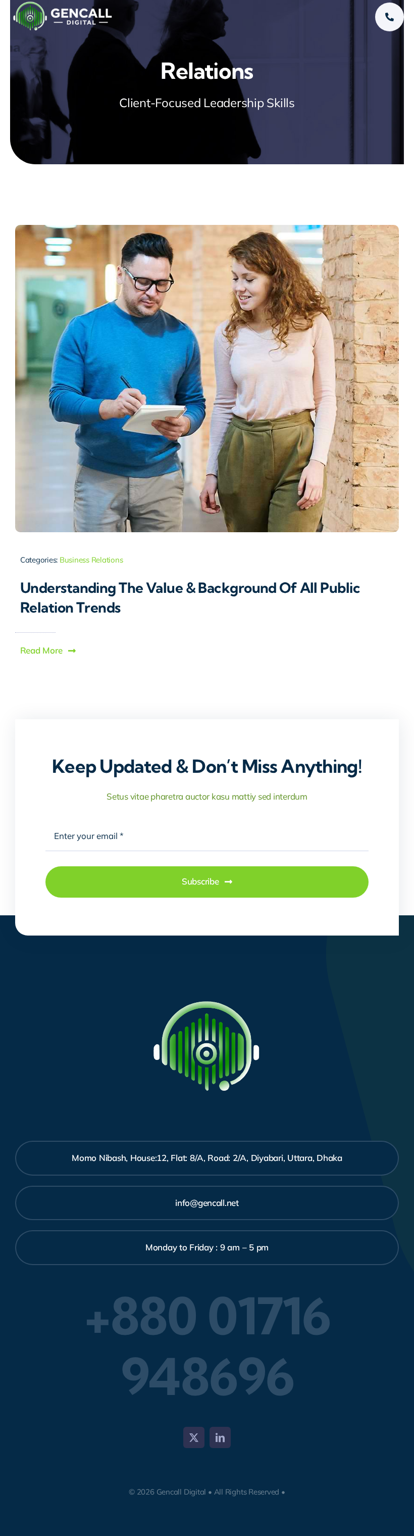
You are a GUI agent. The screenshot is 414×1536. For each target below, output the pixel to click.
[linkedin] (220, 1437)
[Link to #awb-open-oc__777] (389, 17)
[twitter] (193, 1437)
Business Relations (91, 560)
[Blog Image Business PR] (207, 229)
